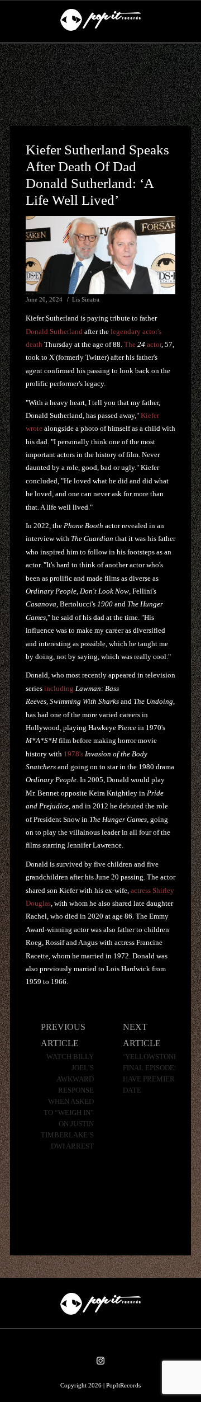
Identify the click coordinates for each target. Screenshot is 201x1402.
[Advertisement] (100, 85)
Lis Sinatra (85, 299)
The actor (142, 344)
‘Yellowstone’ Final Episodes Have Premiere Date (151, 1073)
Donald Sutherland (54, 331)
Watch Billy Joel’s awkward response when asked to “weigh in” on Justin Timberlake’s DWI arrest (67, 1101)
